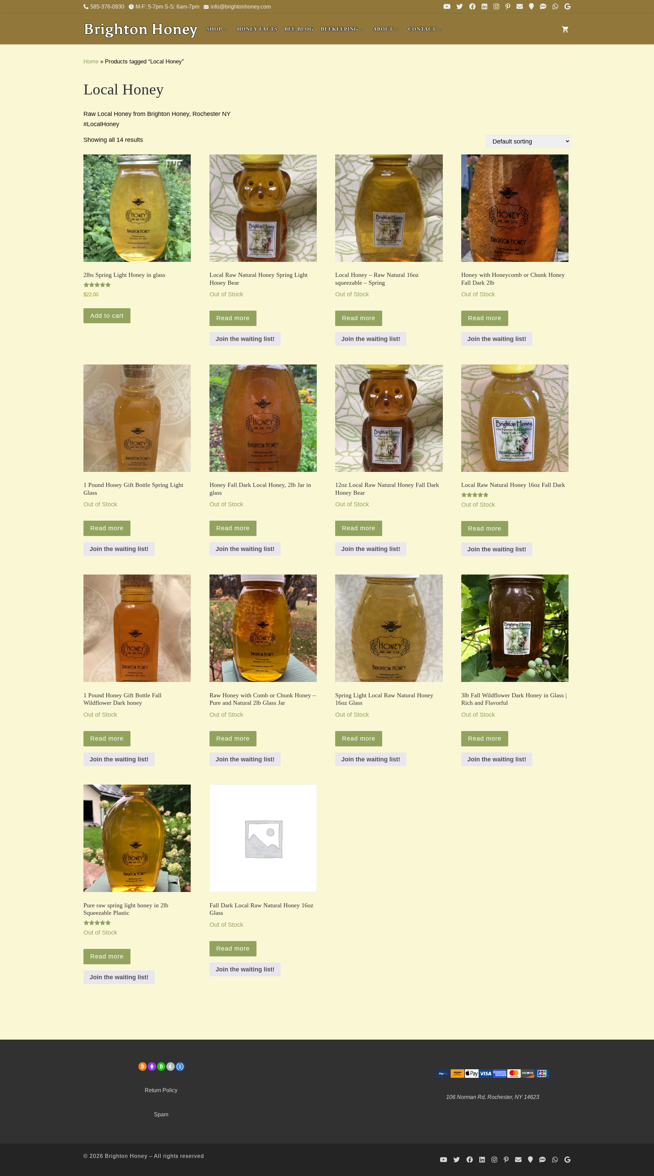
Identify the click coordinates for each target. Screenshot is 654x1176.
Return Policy (161, 1090)
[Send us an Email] (519, 7)
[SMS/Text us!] (543, 7)
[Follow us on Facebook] (472, 7)
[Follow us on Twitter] (459, 7)
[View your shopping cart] (565, 29)
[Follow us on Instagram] (496, 7)
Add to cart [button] (107, 315)
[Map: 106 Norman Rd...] (531, 7)
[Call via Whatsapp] (555, 7)
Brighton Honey (126, 1156)
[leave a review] (567, 7)
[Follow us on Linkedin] (484, 7)
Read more (233, 318)
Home (90, 61)
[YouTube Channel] (446, 7)
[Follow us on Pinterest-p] (507, 7)
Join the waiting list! (245, 339)
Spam (161, 1114)
